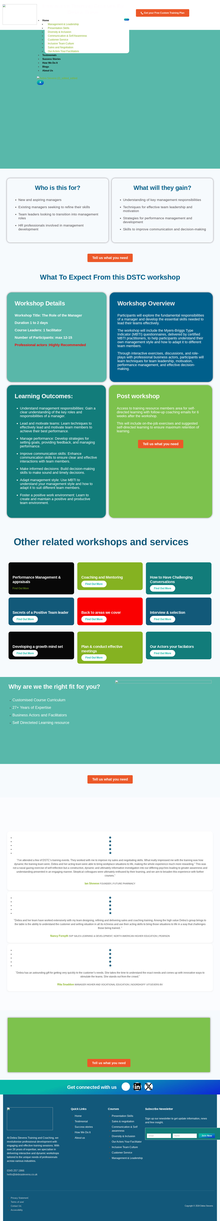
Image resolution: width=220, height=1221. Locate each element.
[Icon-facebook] (126, 1086)
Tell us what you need (110, 258)
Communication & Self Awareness (67, 35)
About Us (47, 70)
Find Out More (94, 584)
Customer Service (58, 39)
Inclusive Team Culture (61, 43)
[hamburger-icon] (126, 19)
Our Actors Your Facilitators (64, 51)
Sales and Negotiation (60, 47)
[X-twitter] (148, 1086)
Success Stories (51, 59)
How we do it (50, 62)
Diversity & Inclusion (59, 32)
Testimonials (49, 55)
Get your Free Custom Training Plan (164, 12)
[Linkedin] (137, 1086)
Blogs (45, 66)
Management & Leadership (63, 24)
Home (45, 20)
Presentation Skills (58, 28)
